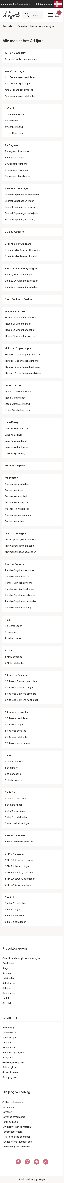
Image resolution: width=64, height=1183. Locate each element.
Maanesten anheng (15, 521)
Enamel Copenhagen (17, 188)
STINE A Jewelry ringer (17, 866)
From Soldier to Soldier (18, 299)
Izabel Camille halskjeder (18, 410)
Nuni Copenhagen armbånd (19, 545)
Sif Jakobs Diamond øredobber (21, 681)
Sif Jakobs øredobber (16, 718)
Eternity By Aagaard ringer (19, 274)
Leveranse (8, 1106)
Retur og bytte (10, 1121)
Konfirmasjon (9, 1037)
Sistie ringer (11, 767)
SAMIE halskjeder (14, 662)
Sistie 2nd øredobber (16, 798)
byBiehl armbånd (14, 126)
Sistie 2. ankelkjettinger (17, 823)
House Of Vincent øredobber (20, 317)
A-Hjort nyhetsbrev (12, 1101)
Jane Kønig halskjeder (16, 447)
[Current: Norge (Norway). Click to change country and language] (58, 4)
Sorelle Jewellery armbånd (19, 841)
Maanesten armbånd (16, 496)
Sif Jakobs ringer (14, 724)
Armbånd (7, 973)
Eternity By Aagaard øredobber (21, 286)
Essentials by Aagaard (18, 243)
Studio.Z (10, 897)
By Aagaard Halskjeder (17, 169)
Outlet (5, 998)
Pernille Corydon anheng (18, 607)
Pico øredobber (13, 625)
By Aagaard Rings (14, 157)
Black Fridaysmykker (13, 1052)
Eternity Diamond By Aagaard (22, 268)
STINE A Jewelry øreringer (19, 860)
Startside (7, 26)
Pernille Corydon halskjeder (19, 588)
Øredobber (8, 963)
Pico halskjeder (13, 638)
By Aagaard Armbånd (16, 163)
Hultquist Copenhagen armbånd (22, 360)
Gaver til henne (10, 1072)
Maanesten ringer (14, 490)
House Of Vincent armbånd (19, 329)
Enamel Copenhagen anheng (20, 219)
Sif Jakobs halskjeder (16, 736)
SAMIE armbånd (13, 656)
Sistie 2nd (10, 792)
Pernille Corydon (15, 564)
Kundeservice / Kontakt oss (17, 1141)
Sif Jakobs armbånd (15, 730)
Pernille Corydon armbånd (18, 582)
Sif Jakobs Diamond (16, 675)
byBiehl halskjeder (14, 133)
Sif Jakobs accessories (17, 743)
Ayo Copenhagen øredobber (20, 77)
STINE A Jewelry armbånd (19, 872)
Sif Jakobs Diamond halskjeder (21, 699)
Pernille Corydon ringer (17, 576)
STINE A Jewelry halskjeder (20, 878)
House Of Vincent (15, 311)
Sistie (8, 755)
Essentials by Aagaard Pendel (21, 256)
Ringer (5, 968)
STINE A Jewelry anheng (18, 884)
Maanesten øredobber (17, 483)
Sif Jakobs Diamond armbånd (20, 693)
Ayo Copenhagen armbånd (19, 89)
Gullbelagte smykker (13, 1062)
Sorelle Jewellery (15, 835)
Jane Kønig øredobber (17, 428)
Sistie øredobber (14, 761)
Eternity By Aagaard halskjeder (21, 280)
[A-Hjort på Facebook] (18, 1162)
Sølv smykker (9, 1067)
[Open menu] (50, 15)
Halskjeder (8, 978)
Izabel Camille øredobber (18, 391)
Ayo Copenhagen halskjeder (20, 95)
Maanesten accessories (18, 514)
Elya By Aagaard (14, 231)
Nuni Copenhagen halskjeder (20, 551)
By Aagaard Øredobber (17, 151)
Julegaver (7, 1057)
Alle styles (7, 1003)
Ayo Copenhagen (15, 71)
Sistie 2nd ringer (13, 804)
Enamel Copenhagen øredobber (22, 194)
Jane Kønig (11, 422)
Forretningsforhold (12, 1131)
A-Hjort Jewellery (15, 52)
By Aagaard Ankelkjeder (18, 176)
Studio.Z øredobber (15, 903)
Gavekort (7, 1111)
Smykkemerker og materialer (17, 1126)
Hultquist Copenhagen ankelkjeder (23, 373)
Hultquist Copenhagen (18, 348)
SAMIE (9, 650)
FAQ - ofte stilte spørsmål (16, 1136)
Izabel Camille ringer (15, 397)
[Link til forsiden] (11, 15)
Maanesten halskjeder (17, 502)
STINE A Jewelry (15, 853)
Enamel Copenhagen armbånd (21, 207)
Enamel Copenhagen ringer (19, 200)
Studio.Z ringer (13, 909)
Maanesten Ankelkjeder (17, 508)
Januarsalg (8, 1027)
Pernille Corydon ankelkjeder (20, 595)
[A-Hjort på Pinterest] (36, 1162)
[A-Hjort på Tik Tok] (45, 1162)
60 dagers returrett (45, 3)
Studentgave (9, 1047)
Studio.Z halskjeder (15, 921)
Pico (7, 619)
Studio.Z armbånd (14, 915)
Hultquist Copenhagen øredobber (23, 354)
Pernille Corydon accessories (20, 601)
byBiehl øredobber (15, 114)
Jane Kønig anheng (15, 453)
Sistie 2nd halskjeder (16, 817)
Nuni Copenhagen (15, 533)
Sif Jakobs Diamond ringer (19, 687)
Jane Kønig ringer (14, 434)
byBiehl (9, 108)
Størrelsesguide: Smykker (16, 1146)
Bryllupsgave (9, 1077)
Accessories (9, 993)
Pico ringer (10, 632)
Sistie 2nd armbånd (15, 810)
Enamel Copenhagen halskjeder (22, 213)
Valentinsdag (9, 1032)
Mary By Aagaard (15, 465)
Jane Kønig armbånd (16, 440)
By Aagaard (12, 145)
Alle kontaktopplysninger (32, 1179)
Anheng (6, 988)
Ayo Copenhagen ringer (17, 83)
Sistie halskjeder (14, 780)
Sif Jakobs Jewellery (17, 712)
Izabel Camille (13, 385)
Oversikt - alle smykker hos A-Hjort (21, 958)
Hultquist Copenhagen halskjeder (22, 366)
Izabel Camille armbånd (17, 403)
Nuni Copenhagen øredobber (20, 539)
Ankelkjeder (8, 983)
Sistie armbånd (13, 773)
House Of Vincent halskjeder (20, 336)
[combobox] (36, 15)
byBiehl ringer (12, 120)
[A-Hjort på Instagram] (27, 1162)
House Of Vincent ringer (18, 323)
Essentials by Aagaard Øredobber (23, 250)
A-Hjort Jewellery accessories (21, 59)
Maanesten (11, 477)
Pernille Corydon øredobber (19, 570)
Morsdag (7, 1042)
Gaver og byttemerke (13, 1116)
